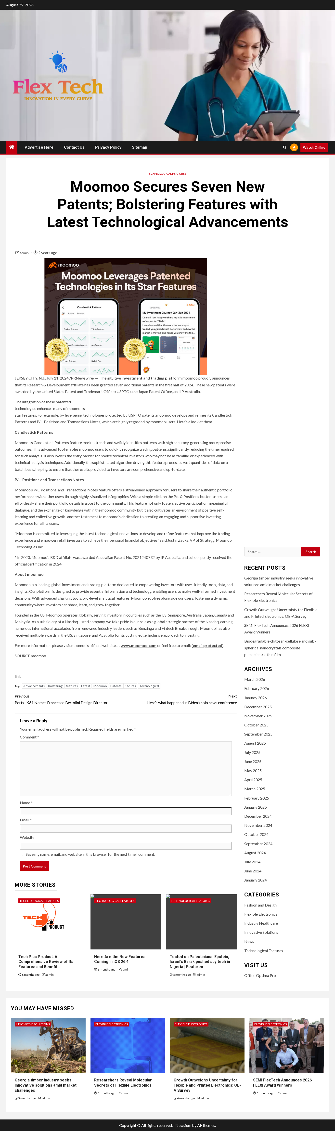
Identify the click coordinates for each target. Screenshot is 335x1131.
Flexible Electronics (260, 914)
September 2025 (258, 734)
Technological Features (166, 173)
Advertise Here (39, 147)
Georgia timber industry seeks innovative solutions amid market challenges (46, 1085)
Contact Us (74, 147)
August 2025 (255, 743)
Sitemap (139, 147)
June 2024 (252, 870)
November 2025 (258, 715)
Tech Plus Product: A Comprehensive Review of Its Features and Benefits (45, 961)
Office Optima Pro (260, 975)
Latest (85, 686)
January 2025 (255, 807)
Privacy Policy (108, 147)
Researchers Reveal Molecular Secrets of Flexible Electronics (123, 1083)
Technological (149, 686)
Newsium (183, 1125)
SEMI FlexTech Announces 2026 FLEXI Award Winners (282, 1083)
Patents (115, 686)
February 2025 (256, 798)
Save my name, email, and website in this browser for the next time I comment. (90, 854)
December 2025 (258, 706)
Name (26, 802)
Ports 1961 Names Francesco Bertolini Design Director (61, 699)
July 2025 (252, 752)
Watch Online (314, 147)
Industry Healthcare (261, 923)
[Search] (285, 147)
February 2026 (256, 688)
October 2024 (256, 834)
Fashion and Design (260, 905)
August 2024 (255, 852)
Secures (130, 686)
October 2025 (256, 725)
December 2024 (258, 816)
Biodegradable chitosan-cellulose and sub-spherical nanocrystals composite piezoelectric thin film (280, 648)
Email (26, 819)
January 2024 (255, 880)
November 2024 (258, 825)
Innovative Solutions (261, 932)
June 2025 (252, 761)
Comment (29, 737)
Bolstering (55, 686)
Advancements (34, 686)
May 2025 (253, 770)
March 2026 (254, 679)
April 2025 (253, 779)
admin (24, 253)
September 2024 (258, 843)
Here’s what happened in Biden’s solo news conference (192, 699)
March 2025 (254, 788)
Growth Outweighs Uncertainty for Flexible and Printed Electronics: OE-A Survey (207, 1085)
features (72, 686)
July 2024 (252, 861)
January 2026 (255, 697)
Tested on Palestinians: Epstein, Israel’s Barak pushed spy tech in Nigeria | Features (200, 961)
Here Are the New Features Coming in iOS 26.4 (119, 959)
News (249, 941)
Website (27, 837)
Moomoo (100, 686)
